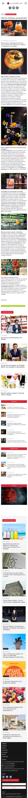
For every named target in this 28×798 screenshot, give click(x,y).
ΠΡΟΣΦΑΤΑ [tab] (14, 401)
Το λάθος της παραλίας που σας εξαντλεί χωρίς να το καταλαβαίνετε (17, 407)
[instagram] (13, 7)
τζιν (15, 280)
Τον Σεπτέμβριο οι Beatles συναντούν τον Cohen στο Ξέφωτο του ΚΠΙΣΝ (16, 433)
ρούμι (20, 81)
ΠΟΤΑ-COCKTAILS (20, 305)
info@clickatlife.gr (9, 767)
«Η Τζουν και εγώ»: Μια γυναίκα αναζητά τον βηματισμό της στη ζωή (17, 441)
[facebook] (10, 7)
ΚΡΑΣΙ (13, 305)
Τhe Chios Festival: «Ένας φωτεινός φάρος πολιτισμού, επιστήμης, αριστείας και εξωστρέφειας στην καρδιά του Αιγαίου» (16, 456)
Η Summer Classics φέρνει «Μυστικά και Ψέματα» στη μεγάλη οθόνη (16, 425)
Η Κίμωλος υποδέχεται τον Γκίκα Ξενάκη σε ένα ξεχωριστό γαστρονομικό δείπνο (16, 416)
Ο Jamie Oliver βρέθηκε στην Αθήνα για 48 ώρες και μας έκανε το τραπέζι (17, 476)
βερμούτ (19, 153)
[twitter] (17, 7)
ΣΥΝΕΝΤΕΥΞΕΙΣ (14, 448)
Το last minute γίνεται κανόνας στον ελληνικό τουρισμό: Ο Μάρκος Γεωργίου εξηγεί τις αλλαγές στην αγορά (16, 466)
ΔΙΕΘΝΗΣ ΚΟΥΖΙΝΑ (6, 305)
